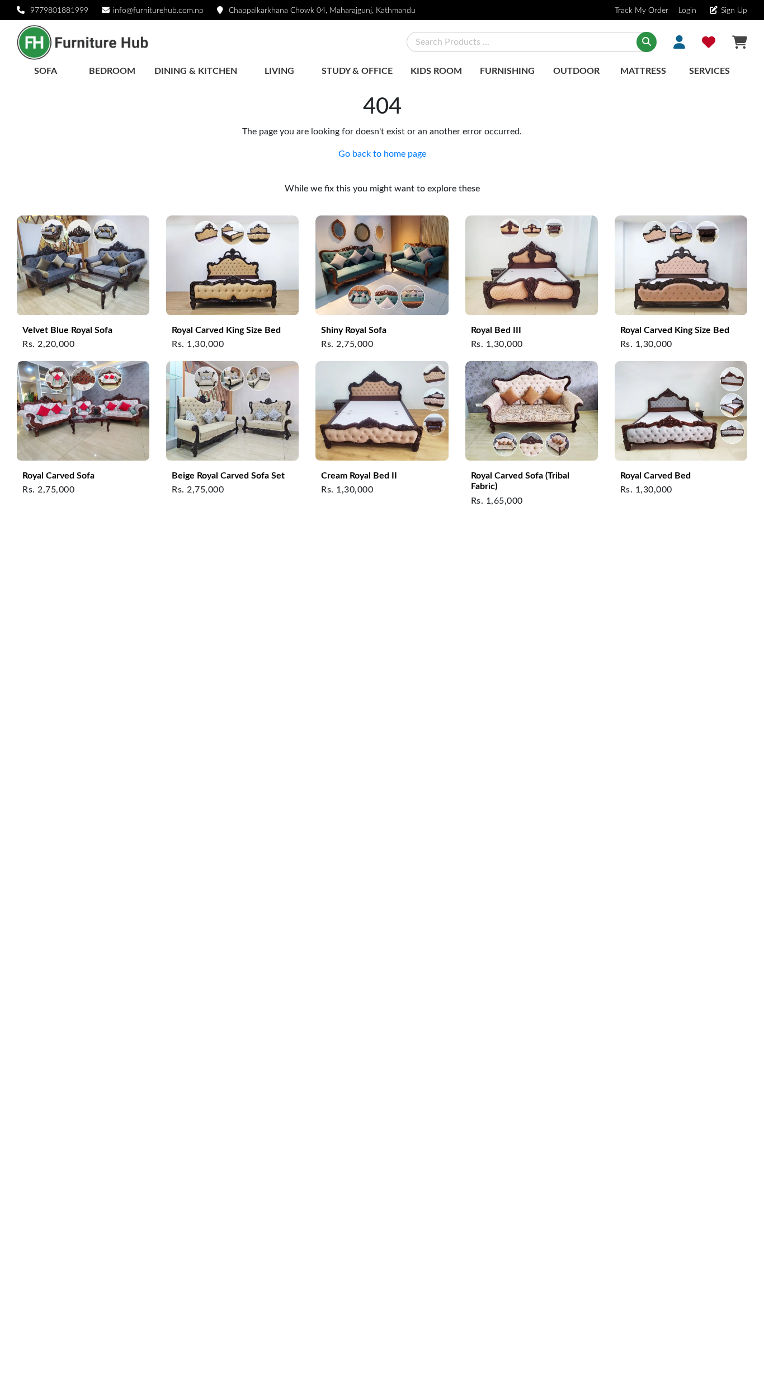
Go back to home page (382, 153)
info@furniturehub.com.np (158, 11)
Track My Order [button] (641, 11)
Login (686, 11)
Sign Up (734, 11)
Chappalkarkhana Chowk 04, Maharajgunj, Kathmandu (322, 11)
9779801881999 (59, 11)
